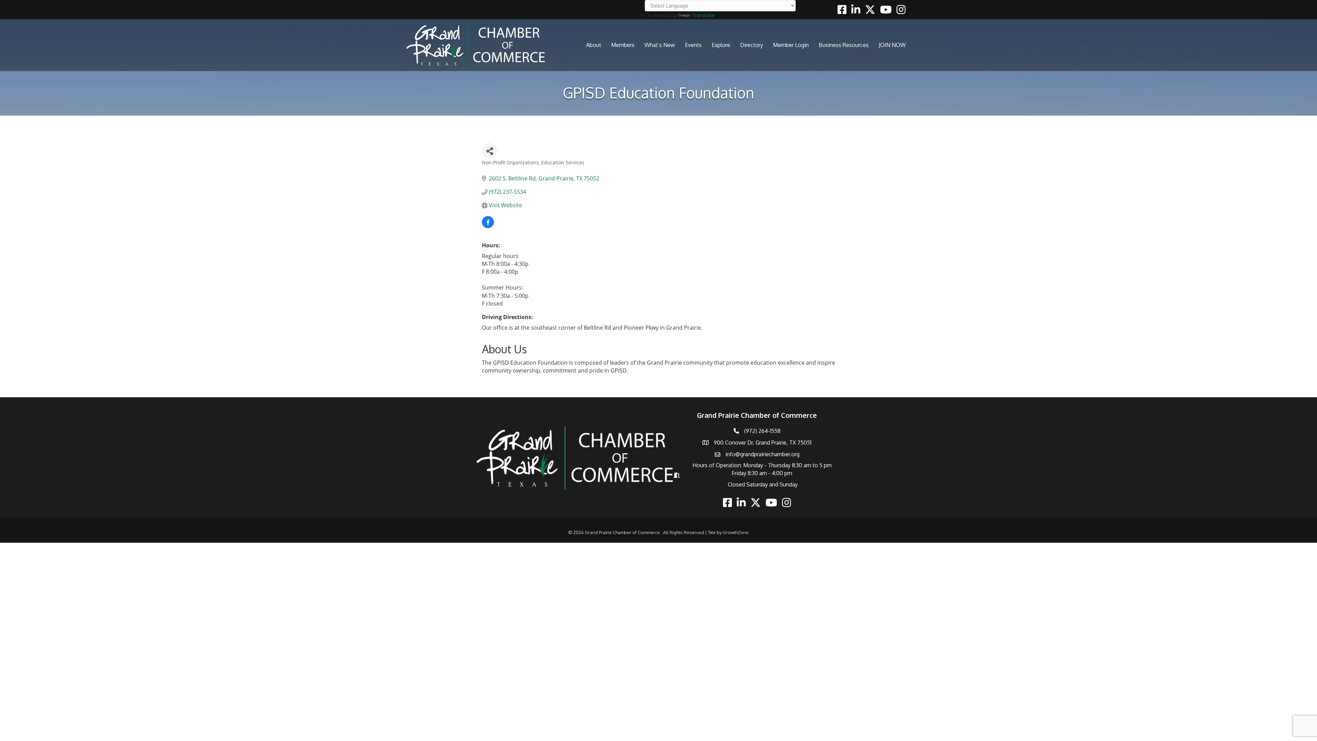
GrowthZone (736, 532)
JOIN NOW (892, 45)
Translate (703, 15)
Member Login (791, 45)
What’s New (659, 45)
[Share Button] (489, 150)
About (593, 45)
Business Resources (844, 45)
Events (693, 45)
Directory (751, 45)
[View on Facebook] (488, 226)
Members (622, 45)
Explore (721, 45)
